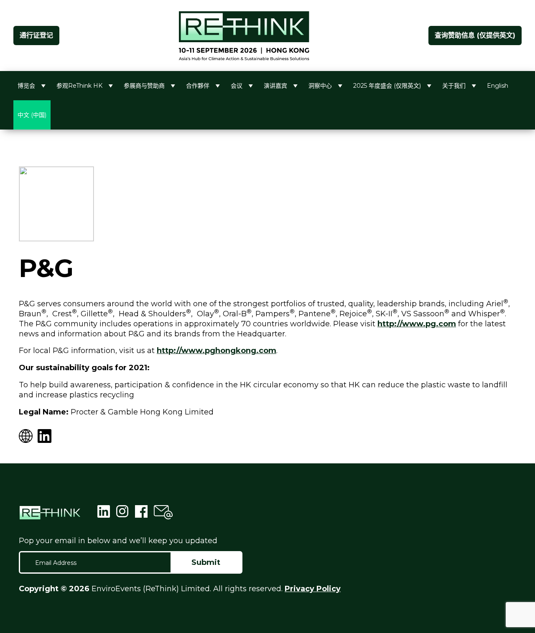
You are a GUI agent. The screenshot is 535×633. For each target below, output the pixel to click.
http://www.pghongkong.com (216, 350)
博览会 (26, 85)
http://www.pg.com (416, 323)
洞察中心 (320, 85)
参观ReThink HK (79, 85)
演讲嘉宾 (275, 85)
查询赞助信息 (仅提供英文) (475, 35)
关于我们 (454, 85)
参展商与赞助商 (144, 85)
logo (244, 35)
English (497, 85)
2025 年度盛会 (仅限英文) (387, 85)
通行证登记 (36, 35)
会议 (236, 85)
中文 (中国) (32, 115)
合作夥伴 (197, 85)
